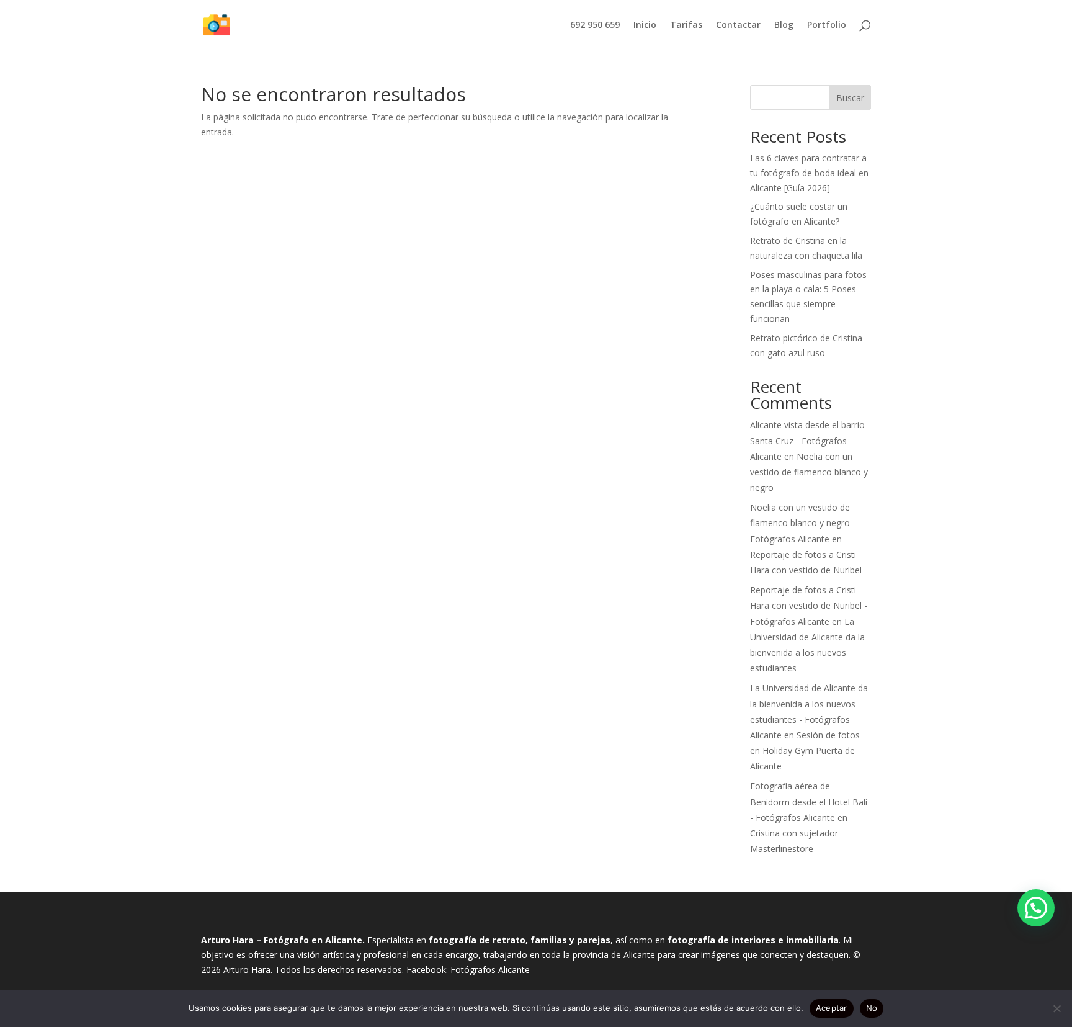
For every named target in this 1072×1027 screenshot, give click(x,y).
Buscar (850, 98)
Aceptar (831, 1008)
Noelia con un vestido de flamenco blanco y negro (809, 472)
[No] (1056, 1008)
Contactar (738, 25)
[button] (1036, 907)
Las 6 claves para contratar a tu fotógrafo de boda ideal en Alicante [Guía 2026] (809, 173)
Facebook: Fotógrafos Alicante (468, 969)
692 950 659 (595, 25)
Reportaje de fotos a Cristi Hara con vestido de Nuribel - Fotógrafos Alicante (808, 605)
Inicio (644, 25)
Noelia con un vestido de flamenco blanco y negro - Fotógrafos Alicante (802, 522)
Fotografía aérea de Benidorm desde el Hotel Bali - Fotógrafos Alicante (808, 801)
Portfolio (826, 25)
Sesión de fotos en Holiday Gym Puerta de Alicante (805, 750)
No (872, 1008)
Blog (783, 25)
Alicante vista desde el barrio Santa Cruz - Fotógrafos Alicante (807, 440)
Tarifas (686, 25)
